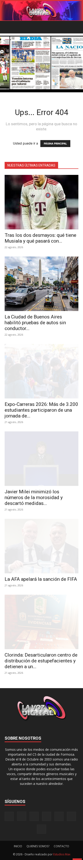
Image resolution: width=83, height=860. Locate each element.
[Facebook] (9, 816)
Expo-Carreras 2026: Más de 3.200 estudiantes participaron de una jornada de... (41, 410)
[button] (7, 27)
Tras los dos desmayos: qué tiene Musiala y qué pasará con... (40, 238)
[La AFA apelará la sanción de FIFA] (41, 546)
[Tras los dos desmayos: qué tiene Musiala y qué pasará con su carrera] (41, 202)
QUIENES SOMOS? (38, 846)
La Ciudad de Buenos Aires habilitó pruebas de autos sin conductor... (35, 322)
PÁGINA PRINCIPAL (55, 143)
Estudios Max (61, 854)
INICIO (18, 846)
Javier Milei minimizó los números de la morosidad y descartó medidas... (34, 497)
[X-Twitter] (59, 816)
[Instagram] (21, 816)
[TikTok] (46, 816)
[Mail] (34, 816)
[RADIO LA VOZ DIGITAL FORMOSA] (41, 11)
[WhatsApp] (71, 816)
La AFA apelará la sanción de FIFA (41, 579)
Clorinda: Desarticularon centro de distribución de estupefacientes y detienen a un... (41, 660)
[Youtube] (41, 829)
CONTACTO (61, 846)
